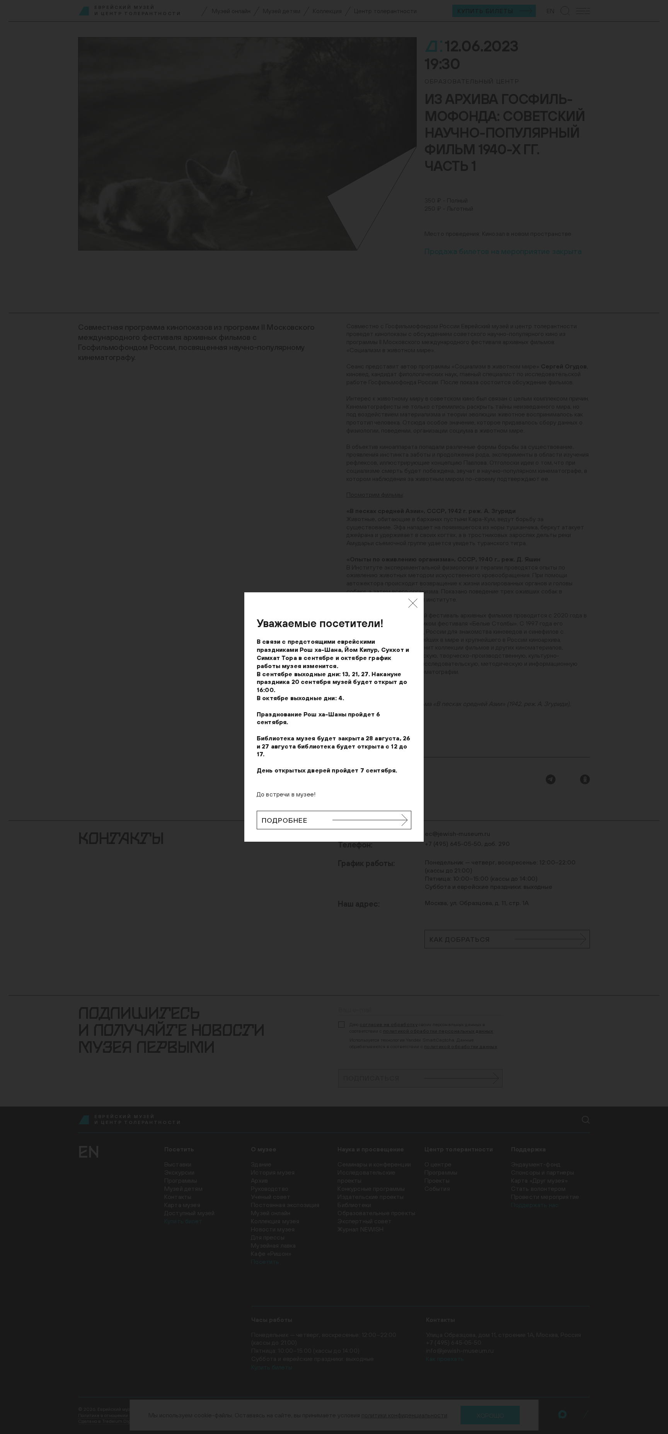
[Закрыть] (413, 603)
